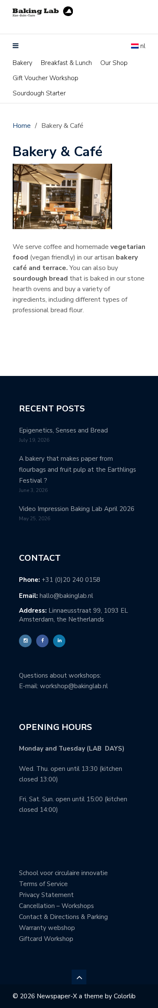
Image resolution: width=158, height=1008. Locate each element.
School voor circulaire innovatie (63, 873)
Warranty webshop (47, 928)
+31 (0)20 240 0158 (71, 580)
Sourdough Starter (39, 93)
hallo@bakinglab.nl (66, 596)
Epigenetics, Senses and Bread (63, 430)
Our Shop (114, 63)
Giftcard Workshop (46, 939)
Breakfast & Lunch (66, 63)
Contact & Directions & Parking (63, 917)
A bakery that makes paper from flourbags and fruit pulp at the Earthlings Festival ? (77, 469)
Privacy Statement (46, 895)
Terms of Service (43, 884)
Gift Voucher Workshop (45, 78)
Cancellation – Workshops (56, 906)
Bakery (22, 63)
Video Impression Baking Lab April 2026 (76, 509)
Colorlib (125, 996)
